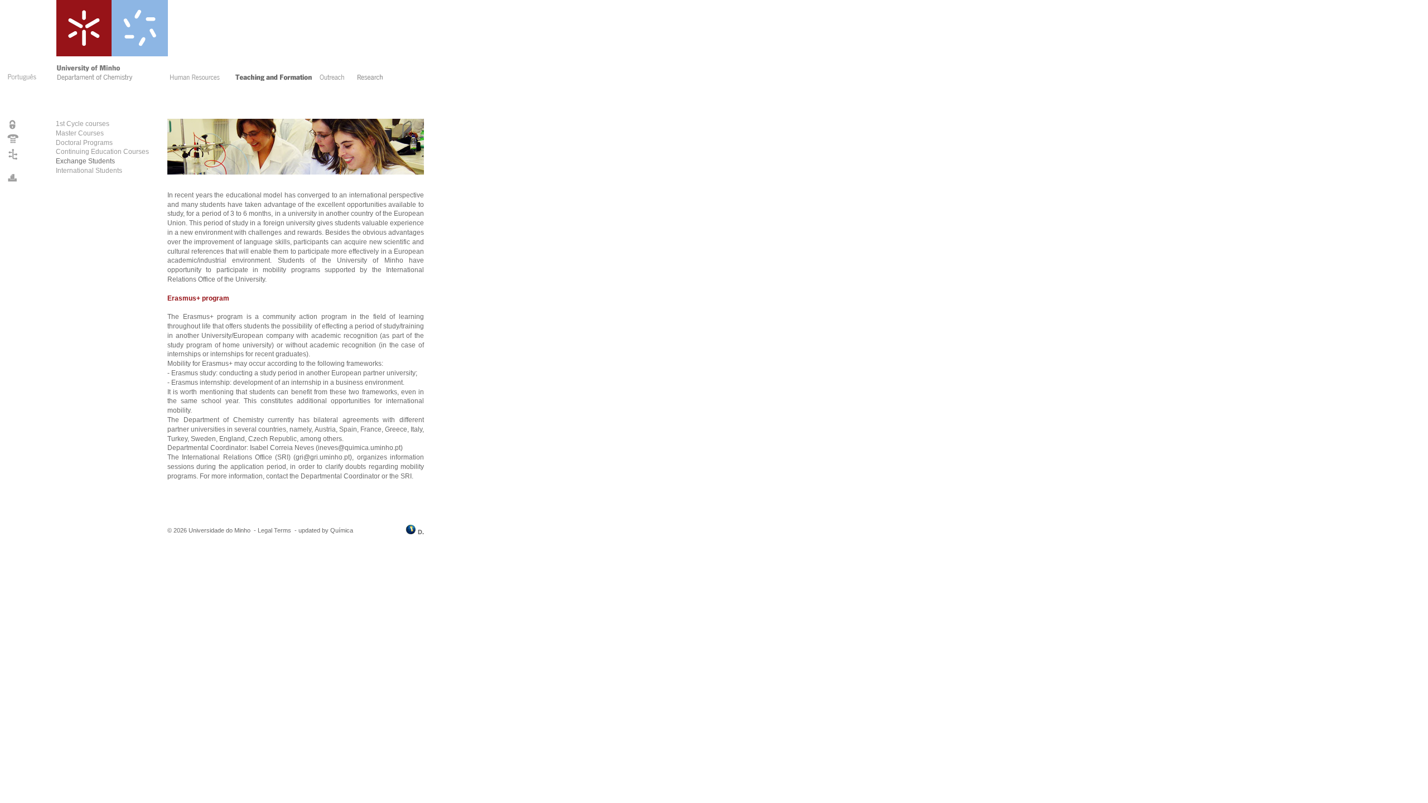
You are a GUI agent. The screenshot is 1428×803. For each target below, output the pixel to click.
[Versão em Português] (21, 82)
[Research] (372, 78)
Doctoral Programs (84, 143)
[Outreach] (335, 78)
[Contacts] (13, 142)
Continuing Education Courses (102, 152)
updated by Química (325, 530)
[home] (111, 78)
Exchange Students (85, 161)
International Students (89, 171)
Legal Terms (274, 530)
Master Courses (80, 133)
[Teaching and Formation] (273, 78)
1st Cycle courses (82, 124)
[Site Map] (13, 159)
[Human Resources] (198, 78)
